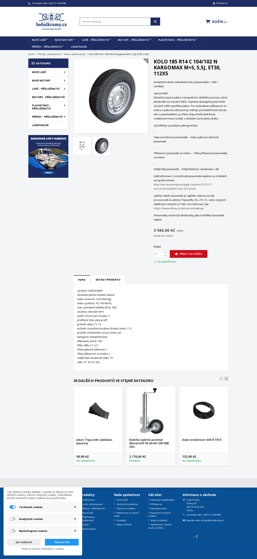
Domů (85, 524)
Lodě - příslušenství (95, 40)
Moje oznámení (158, 520)
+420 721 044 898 (57, 3)
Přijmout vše (61, 542)
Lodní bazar (79, 46)
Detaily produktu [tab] (108, 279)
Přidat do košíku (188, 254)
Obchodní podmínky (127, 504)
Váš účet (155, 495)
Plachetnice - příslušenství (176, 40)
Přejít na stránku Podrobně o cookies (43, 548)
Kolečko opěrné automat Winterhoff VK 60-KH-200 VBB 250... (149, 443)
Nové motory (64, 40)
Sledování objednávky (162, 499)
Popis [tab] (81, 279)
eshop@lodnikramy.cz (212, 520)
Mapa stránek (123, 524)
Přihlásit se (156, 504)
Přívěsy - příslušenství (47, 46)
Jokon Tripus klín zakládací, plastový (94, 441)
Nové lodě (39, 40)
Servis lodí (122, 499)
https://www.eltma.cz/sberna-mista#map (179, 208)
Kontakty (121, 520)
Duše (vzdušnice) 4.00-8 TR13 (202, 440)
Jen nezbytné (24, 542)
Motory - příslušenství (133, 40)
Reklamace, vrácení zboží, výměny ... (160, 526)
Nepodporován (158, 508)
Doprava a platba (125, 508)
